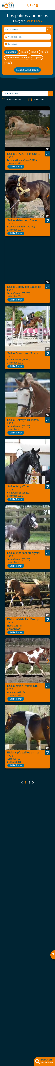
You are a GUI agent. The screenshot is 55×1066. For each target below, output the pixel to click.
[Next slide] (48, 129)
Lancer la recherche (27, 70)
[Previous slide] (7, 129)
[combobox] (27, 44)
